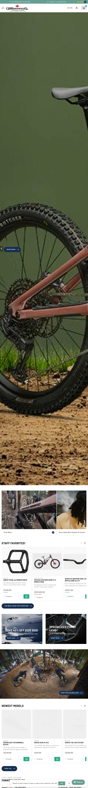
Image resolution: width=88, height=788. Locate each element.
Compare (9, 596)
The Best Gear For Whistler (16, 606)
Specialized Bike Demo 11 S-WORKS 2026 (45, 581)
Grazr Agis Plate (41, 743)
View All (8, 769)
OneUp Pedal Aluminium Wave (15, 580)
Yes (62, 783)
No (69, 783)
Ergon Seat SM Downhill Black (13, 743)
